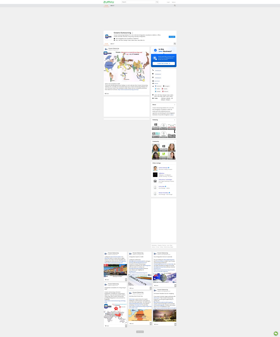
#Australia (170, 264)
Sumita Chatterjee (163, 167)
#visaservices (157, 268)
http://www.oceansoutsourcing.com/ (113, 262)
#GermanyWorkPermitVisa (136, 303)
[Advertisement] (140, 18)
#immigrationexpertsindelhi (136, 268)
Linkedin (158, 91)
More (172, 114)
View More (140, 331)
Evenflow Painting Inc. (172, 128)
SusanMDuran (171, 158)
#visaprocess (132, 271)
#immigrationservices (141, 262)
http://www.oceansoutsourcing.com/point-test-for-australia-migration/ (164, 270)
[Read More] (126, 279)
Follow (172, 37)
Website (156, 83)
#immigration (147, 265)
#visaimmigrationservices (160, 264)
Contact (161, 247)
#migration (123, 261)
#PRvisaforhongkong (159, 305)
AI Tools (157, 247)
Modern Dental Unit (155, 136)
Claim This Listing (162, 63)
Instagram (167, 86)
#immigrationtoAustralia (160, 267)
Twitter (158, 88)
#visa (131, 262)
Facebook (159, 86)
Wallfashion (161, 173)
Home (106, 5)
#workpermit (138, 305)
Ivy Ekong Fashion (155, 128)
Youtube (165, 88)
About (112, 5)
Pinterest (166, 91)
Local (168, 245)
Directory (164, 245)
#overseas (156, 298)
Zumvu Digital (170, 247)
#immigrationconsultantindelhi (136, 261)
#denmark (107, 258)
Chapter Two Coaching (172, 136)
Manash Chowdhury (163, 192)
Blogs (171, 245)
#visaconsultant (160, 261)
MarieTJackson (155, 158)
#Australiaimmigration (168, 259)
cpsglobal (164, 136)
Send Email (156, 81)
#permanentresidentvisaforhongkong (163, 302)
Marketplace (154, 245)
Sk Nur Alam (162, 186)
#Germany (131, 299)
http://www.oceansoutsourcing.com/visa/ (128, 89)
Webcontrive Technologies (165, 179)
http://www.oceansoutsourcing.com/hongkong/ (165, 308)
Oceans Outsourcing (113, 48)
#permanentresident (115, 256)
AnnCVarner (156, 150)
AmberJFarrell (172, 150)
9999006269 (158, 70)
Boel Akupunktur (163, 128)
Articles (153, 247)
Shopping (160, 245)
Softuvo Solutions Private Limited (164, 158)
